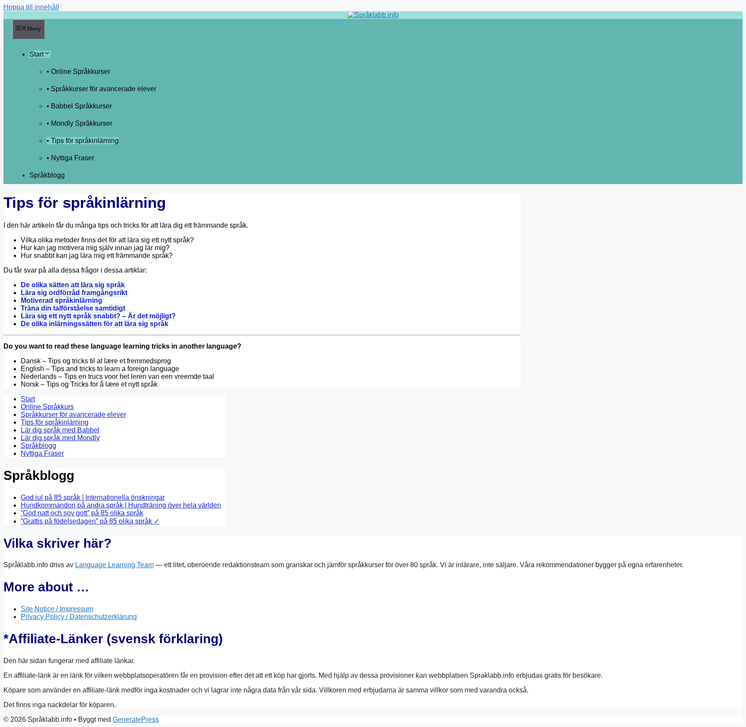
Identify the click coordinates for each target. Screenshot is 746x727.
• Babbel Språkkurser (79, 106)
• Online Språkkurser (78, 71)
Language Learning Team (114, 564)
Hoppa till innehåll (31, 7)
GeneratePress (136, 719)
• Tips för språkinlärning (83, 140)
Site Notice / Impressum (57, 609)
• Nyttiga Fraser (70, 158)
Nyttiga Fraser (42, 453)
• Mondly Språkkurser (79, 123)
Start (36, 54)
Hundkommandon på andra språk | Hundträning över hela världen (121, 505)
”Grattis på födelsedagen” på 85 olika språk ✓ (90, 521)
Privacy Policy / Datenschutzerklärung (79, 616)
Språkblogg (47, 175)
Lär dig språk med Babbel (60, 430)
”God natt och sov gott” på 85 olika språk (82, 513)
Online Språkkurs (47, 406)
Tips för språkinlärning (55, 422)
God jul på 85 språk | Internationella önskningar (93, 497)
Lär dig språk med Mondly (60, 437)
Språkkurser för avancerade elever (73, 414)
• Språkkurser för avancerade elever (101, 88)
